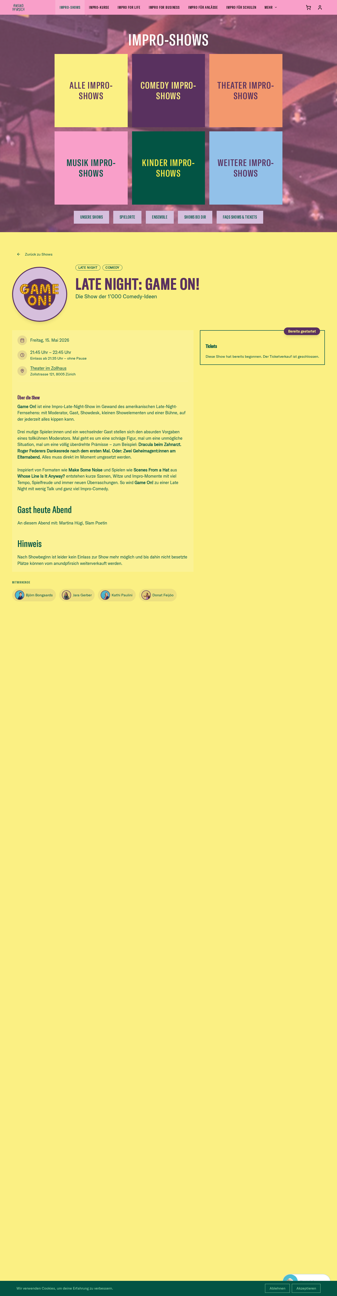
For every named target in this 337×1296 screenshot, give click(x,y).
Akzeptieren (306, 1288)
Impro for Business (164, 7)
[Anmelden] (320, 7)
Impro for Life (129, 7)
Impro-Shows (70, 7)
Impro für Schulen (241, 7)
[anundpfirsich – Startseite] (26, 7)
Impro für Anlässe (203, 7)
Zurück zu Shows (38, 254)
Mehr (269, 7)
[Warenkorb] (308, 7)
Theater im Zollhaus (48, 368)
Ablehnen (277, 1288)
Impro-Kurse (99, 7)
